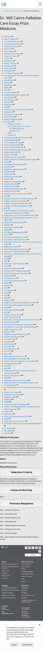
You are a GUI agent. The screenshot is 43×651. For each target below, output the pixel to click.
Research (7, 433)
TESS (6, 288)
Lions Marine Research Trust (15, 237)
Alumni (7, 162)
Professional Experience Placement (17, 138)
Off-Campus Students (12, 114)
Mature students (10, 63)
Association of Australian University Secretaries (22, 320)
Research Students (27, 576)
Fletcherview (9, 276)
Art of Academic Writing (13, 142)
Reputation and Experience (14, 169)
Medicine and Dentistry (8, 595)
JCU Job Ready (9, 117)
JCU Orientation (10, 100)
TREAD (7, 402)
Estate (6, 307)
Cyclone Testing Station (13, 268)
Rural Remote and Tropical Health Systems (20, 215)
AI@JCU (7, 88)
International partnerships (14, 164)
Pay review (8, 431)
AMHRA (7, 230)
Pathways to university (12, 54)
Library (7, 354)
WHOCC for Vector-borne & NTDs (17, 416)
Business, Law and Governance (10, 590)
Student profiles (10, 397)
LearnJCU (8, 102)
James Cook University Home (4, 4)
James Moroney (18, 128)
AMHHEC (7, 225)
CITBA (6, 259)
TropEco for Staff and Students (16, 404)
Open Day (8, 49)
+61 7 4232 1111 (26, 613)
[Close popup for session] (39, 624)
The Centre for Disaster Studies (16, 271)
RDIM (6, 378)
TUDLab (7, 411)
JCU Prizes (6, 11)
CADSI (6, 293)
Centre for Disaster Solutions (15, 264)
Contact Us (12, 135)
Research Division (11, 191)
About (4, 562)
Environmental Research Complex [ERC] (19, 325)
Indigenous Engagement (13, 181)
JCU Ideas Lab (9, 290)
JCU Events (8, 346)
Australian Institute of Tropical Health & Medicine (22, 423)
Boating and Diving (11, 247)
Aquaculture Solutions (12, 227)
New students (9, 97)
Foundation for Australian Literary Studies (20, 327)
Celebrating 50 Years (12, 177)
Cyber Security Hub (11, 317)
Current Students (10, 92)
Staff (6, 312)
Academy (7, 179)
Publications (9, 61)
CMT (6, 261)
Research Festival (10, 186)
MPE (6, 208)
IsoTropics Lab (10, 339)
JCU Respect (8, 428)
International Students (12, 44)
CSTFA (6, 266)
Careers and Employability (14, 147)
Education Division (11, 184)
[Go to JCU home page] (5, 547)
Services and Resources (28, 595)
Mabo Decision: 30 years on (14, 356)
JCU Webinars (9, 344)
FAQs (10, 133)
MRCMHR (8, 36)
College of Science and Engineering (17, 206)
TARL (6, 298)
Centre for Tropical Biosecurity (16, 252)
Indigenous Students (27, 571)
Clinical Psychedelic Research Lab (16, 249)
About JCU (8, 167)
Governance (8, 174)
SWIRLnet (8, 399)
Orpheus (7, 286)
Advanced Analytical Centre (14, 222)
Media (6, 419)
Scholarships (9, 66)
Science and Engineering (8, 598)
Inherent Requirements (13, 337)
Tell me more (27, 645)
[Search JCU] (40, 3)
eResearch (8, 300)
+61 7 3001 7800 (26, 617)
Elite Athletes (9, 80)
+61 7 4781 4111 (26, 609)
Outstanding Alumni (11, 363)
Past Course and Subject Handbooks (18, 305)
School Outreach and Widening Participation (21, 159)
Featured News (6, 576)
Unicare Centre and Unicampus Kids (17, 109)
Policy (6, 366)
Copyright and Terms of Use (15, 421)
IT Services (8, 342)
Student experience (11, 46)
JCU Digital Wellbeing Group (15, 232)
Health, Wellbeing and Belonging (16, 150)
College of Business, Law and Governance (20, 199)
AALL (6, 90)
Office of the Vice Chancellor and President (20, 361)
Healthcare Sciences (7, 593)
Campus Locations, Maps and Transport (10, 567)
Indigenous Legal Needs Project (16, 334)
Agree (14, 645)
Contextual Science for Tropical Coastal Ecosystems (23, 387)
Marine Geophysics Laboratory (16, 359)
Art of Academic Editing (13, 145)
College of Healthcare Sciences (15, 201)
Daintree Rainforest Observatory (16, 273)
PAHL (6, 368)
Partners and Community (13, 157)
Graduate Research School (14, 189)
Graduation (8, 112)
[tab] (21, 472)
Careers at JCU (9, 155)
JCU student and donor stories (19, 126)
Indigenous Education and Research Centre (20, 303)
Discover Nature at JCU (13, 315)
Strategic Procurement (12, 395)
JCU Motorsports (10, 349)
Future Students (10, 39)
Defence (7, 83)
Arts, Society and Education (9, 588)
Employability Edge (11, 140)
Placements (8, 105)
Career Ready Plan (11, 152)
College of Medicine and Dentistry (17, 203)
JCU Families (9, 71)
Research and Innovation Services (17, 194)
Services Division (10, 322)
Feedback (33, 555)
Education (24, 598)
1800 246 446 (5, 609)
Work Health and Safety (13, 310)
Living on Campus (11, 56)
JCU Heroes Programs (12, 73)
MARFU (7, 283)
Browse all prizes (15, 11)
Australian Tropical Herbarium (15, 240)
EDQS (6, 107)
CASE (6, 196)
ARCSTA (7, 235)
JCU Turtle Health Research (14, 281)
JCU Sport (8, 351)
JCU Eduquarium (10, 278)
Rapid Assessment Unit (13, 375)
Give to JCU (8, 332)
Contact (5, 606)
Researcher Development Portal (16, 380)
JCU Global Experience (12, 41)
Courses (7, 58)
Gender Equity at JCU (12, 329)
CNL (6, 295)
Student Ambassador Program (15, 95)
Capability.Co (9, 85)
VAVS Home (8, 414)
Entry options (9, 68)
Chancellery (8, 172)
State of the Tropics (11, 392)
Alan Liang (16, 131)
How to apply (9, 51)
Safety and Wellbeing (12, 119)
